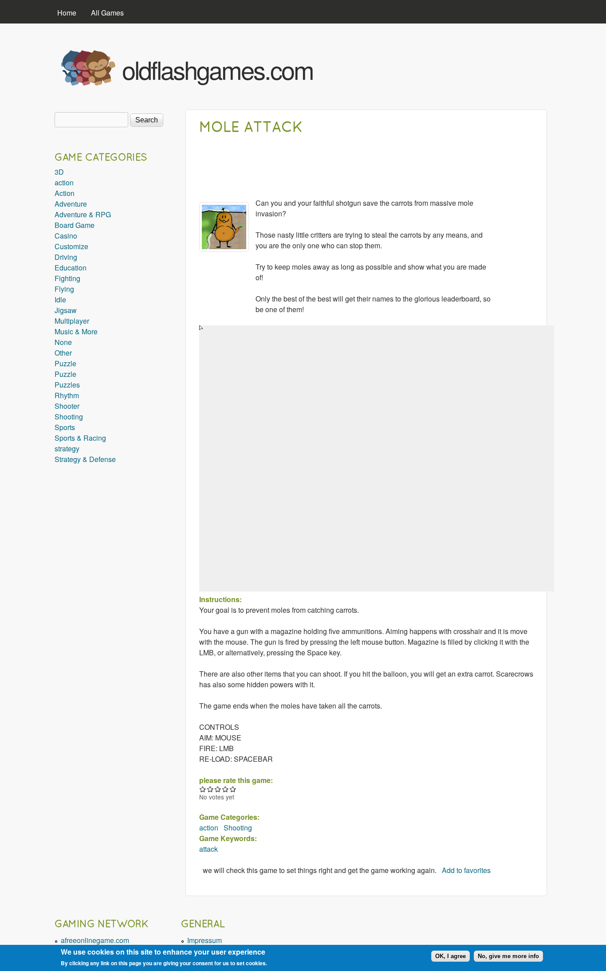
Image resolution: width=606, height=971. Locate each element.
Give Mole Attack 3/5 (218, 789)
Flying (64, 289)
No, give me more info (508, 956)
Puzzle (65, 363)
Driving (66, 257)
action (208, 827)
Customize (71, 246)
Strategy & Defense (85, 459)
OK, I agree (450, 956)
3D (59, 172)
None (63, 342)
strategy (67, 448)
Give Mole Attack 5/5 (233, 789)
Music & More (76, 331)
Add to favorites (466, 870)
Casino (66, 236)
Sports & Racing (80, 438)
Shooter (67, 406)
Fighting (67, 278)
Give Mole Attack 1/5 (203, 789)
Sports (65, 427)
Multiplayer (72, 321)
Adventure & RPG (83, 214)
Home (66, 13)
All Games (107, 13)
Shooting (238, 827)
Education (71, 267)
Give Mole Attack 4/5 (225, 789)
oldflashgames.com (217, 69)
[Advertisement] (441, 65)
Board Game (74, 225)
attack (208, 849)
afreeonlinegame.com (95, 940)
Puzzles (67, 385)
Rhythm (67, 395)
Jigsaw (66, 310)
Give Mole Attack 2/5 (210, 789)
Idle (60, 299)
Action (65, 193)
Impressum (204, 940)
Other (63, 353)
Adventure (71, 204)
